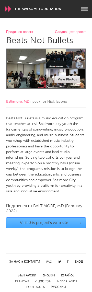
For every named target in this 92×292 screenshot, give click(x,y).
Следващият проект (70, 32)
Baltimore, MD (17, 101)
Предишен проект (19, 32)
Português (35, 287)
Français (22, 281)
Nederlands (67, 281)
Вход (79, 261)
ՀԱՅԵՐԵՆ (43, 281)
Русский (58, 287)
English (48, 275)
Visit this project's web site (51, 222)
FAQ (49, 261)
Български (27, 275)
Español (67, 275)
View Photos (67, 79)
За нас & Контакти (24, 261)
